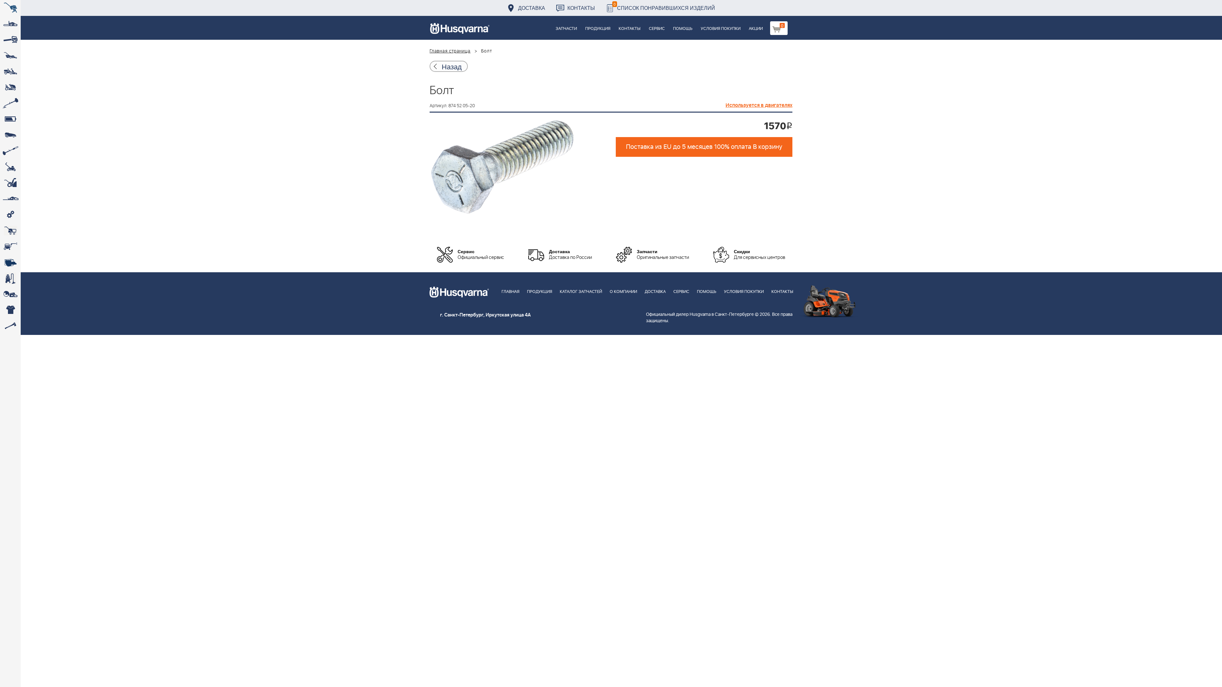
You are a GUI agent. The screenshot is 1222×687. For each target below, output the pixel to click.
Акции (756, 29)
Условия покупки (721, 29)
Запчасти (566, 29)
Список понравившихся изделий (664, 6)
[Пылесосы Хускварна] (10, 278)
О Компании (623, 292)
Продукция (597, 29)
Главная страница (450, 51)
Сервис (657, 29)
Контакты (581, 7)
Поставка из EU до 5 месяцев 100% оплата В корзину (704, 147)
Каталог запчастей (581, 292)
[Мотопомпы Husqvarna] (10, 262)
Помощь (682, 29)
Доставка (531, 7)
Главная (510, 292)
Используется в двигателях (759, 105)
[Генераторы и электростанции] (10, 231)
